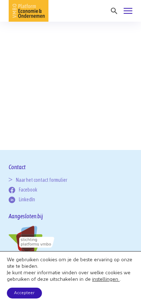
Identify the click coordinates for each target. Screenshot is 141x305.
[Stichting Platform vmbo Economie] (28, 11)
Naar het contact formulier (41, 180)
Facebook (28, 190)
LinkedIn (27, 199)
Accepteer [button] (24, 293)
